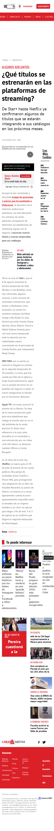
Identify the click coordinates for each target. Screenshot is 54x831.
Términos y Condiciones (10, 794)
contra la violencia (39, 691)
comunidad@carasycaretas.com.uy (20, 805)
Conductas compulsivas (13, 564)
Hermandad (48, 557)
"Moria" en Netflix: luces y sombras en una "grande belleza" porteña (20, 583)
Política (5, 765)
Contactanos (47, 775)
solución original (23, 564)
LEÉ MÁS (20, 250)
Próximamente (36, 564)
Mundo (27, 17)
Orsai (38, 17)
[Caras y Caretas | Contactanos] (49, 742)
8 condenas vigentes (39, 721)
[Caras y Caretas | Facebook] (38, 742)
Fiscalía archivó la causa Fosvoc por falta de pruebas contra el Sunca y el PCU (40, 731)
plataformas (13, 532)
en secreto (35, 632)
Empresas (16, 777)
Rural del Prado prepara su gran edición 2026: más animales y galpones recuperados (36, 588)
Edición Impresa (25, 773)
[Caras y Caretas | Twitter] (44, 742)
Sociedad (5, 775)
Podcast (25, 768)
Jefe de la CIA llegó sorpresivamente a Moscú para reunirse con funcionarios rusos (40, 642)
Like (13, 773)
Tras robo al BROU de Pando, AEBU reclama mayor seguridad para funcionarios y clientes (41, 701)
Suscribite (25, 176)
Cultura (49, 17)
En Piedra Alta (36, 662)
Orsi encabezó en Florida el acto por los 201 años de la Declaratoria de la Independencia (39, 672)
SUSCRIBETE (43, 6)
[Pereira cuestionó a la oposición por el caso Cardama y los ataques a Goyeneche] (14, 624)
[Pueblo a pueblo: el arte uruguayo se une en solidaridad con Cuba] (47, 561)
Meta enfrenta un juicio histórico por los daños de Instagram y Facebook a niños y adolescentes (25, 261)
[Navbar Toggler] (7, 6)
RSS (43, 782)
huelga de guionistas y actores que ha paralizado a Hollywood (17, 201)
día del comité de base (12, 635)
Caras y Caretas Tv (25, 761)
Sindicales (15, 17)
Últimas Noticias (5, 760)
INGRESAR (28, 6)
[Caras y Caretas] (13, 744)
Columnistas (7, 770)
